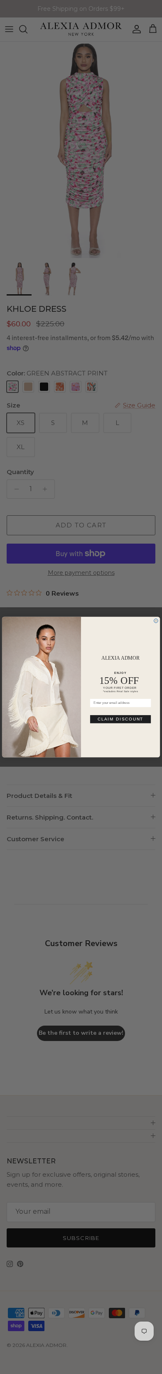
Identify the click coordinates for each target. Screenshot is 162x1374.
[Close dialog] (156, 621)
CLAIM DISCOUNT (120, 719)
